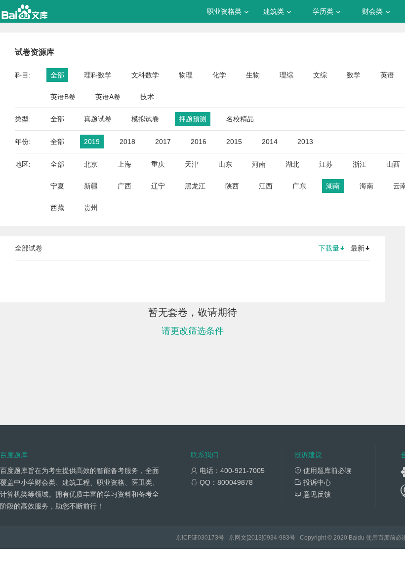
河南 (259, 164)
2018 (127, 142)
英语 (387, 75)
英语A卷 (108, 97)
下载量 (329, 248)
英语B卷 (63, 97)
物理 (186, 75)
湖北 (292, 164)
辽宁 (158, 186)
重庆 (158, 164)
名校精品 (240, 119)
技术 (147, 97)
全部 (57, 75)
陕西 (232, 186)
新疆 (91, 186)
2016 (198, 142)
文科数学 (145, 75)
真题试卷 (98, 119)
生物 (253, 75)
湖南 (333, 186)
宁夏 (57, 186)
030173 (208, 537)
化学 (219, 75)
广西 (124, 186)
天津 (192, 164)
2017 (163, 142)
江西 (266, 186)
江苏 (326, 164)
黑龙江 (195, 186)
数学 (354, 75)
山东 (225, 164)
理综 (286, 75)
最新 (357, 248)
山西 (393, 164)
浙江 (359, 164)
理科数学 (98, 75)
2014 (270, 142)
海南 (366, 186)
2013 (305, 142)
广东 (299, 186)
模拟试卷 (145, 119)
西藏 (57, 208)
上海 (124, 164)
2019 (92, 142)
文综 (320, 75)
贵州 (91, 208)
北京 (91, 164)
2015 (234, 142)
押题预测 (192, 119)
